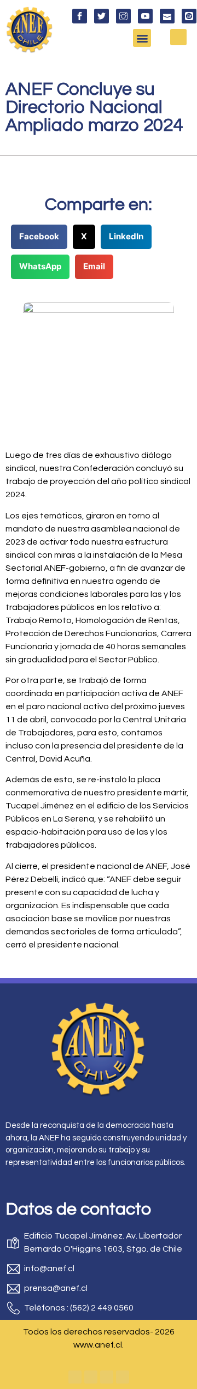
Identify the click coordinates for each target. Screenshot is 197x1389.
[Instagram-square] (106, 1377)
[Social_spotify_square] (189, 16)
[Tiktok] (122, 1377)
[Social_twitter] (101, 16)
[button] (142, 38)
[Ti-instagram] (123, 16)
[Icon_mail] (167, 16)
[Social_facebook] (79, 16)
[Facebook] (75, 1377)
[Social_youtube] (145, 16)
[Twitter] (90, 1377)
